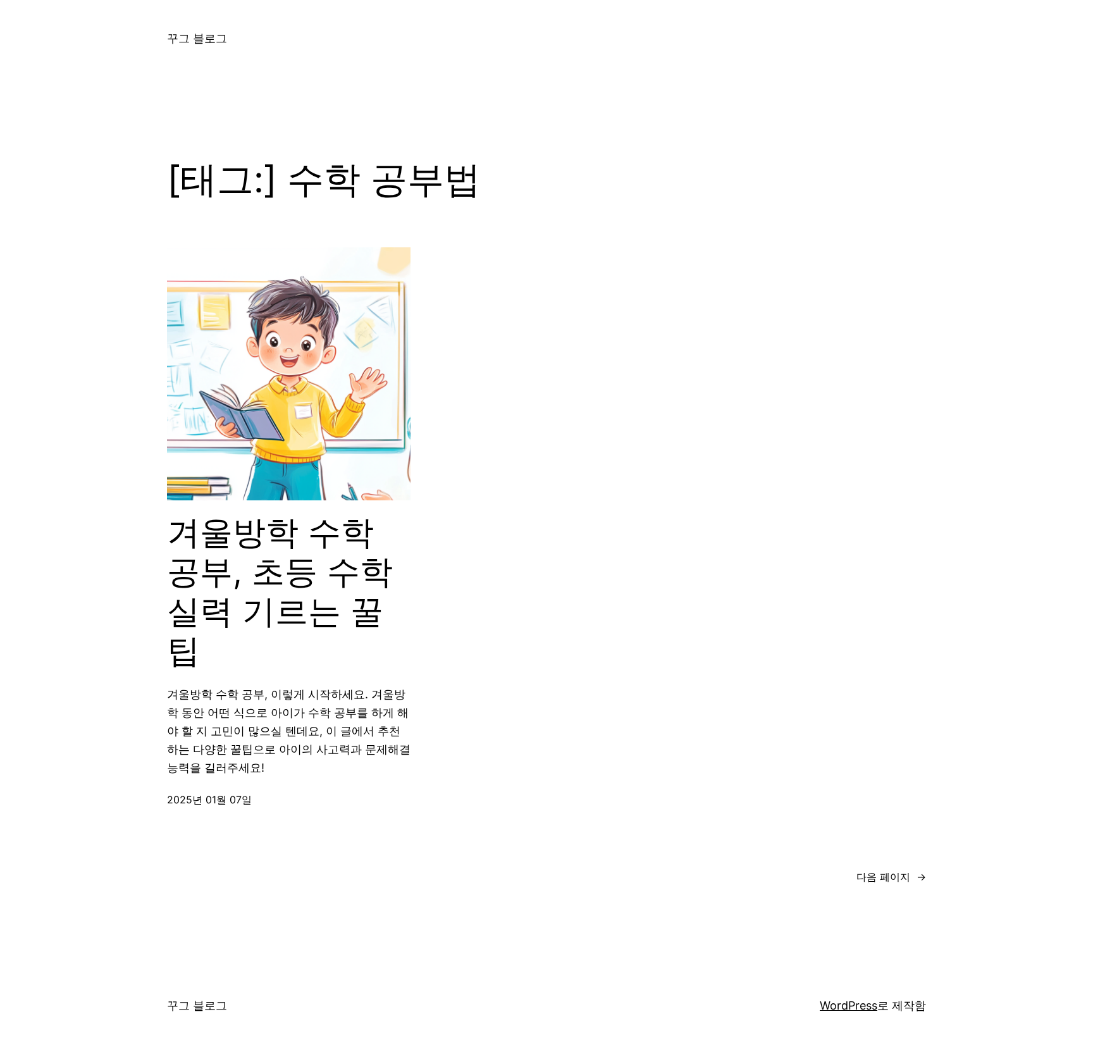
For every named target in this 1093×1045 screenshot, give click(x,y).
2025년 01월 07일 (209, 799)
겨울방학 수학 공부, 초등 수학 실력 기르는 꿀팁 (280, 592)
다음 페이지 (891, 876)
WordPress (848, 1005)
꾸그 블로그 (197, 38)
